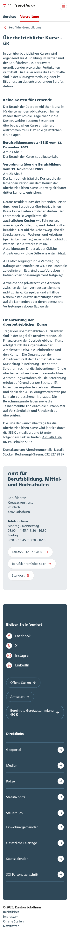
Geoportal (13, 750)
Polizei (11, 781)
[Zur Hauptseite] (19, 4)
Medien (11, 765)
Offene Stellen (20, 683)
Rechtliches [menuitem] (11, 912)
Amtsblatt (17, 697)
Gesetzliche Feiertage (21, 843)
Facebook (23, 636)
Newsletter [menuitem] (11, 926)
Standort (18, 575)
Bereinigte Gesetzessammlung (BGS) (32, 712)
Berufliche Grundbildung (25, 27)
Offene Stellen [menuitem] (13, 921)
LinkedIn (22, 665)
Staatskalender (17, 859)
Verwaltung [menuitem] (29, 16)
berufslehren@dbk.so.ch (29, 564)
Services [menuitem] (9, 16)
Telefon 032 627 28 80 (27, 552)
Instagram (23, 655)
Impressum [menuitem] (10, 917)
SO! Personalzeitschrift (22, 874)
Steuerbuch (14, 813)
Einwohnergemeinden (22, 827)
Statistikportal (16, 797)
